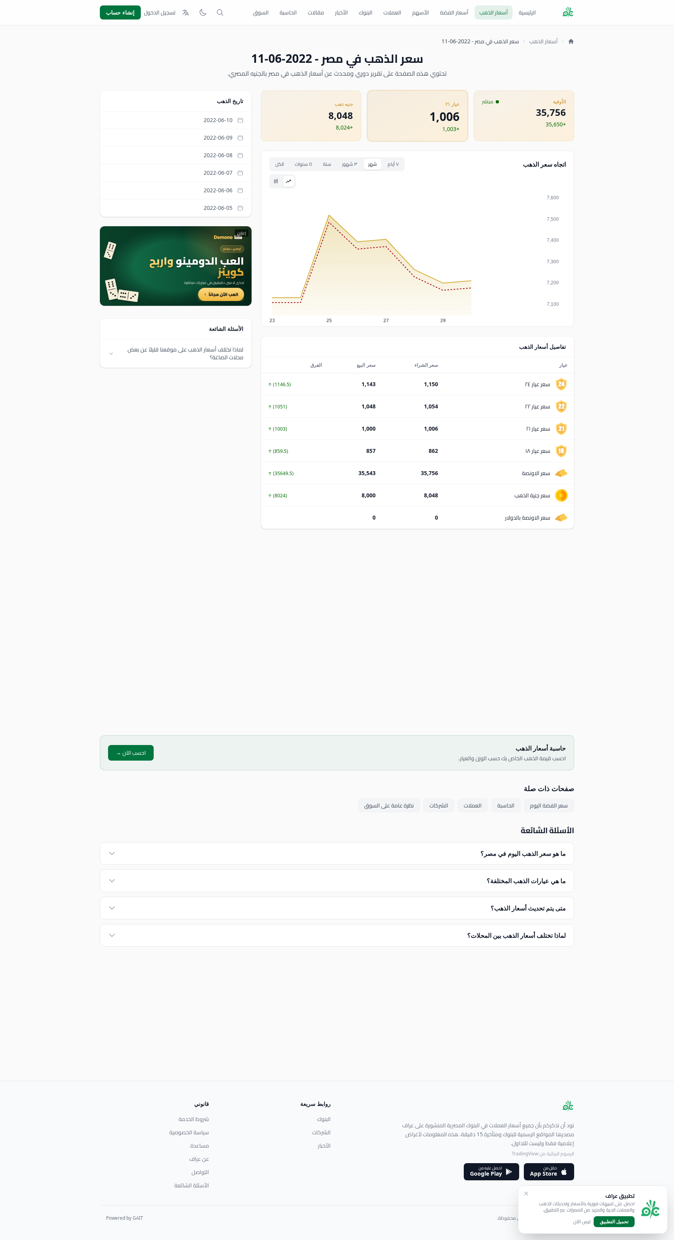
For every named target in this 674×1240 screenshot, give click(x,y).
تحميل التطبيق (614, 1221)
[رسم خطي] (288, 181)
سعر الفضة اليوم (549, 805)
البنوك (365, 12)
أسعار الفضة (454, 12)
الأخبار (341, 12)
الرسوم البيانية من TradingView (543, 1153)
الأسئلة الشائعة (191, 1185)
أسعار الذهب (493, 12)
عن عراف (199, 1159)
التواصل (200, 1172)
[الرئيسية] (571, 41)
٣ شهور (349, 164)
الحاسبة (288, 12)
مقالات (316, 12)
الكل (279, 164)
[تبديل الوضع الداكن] (203, 12)
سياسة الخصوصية (189, 1132)
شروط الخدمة (194, 1119)
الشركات (438, 805)
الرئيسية (527, 12)
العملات (392, 12)
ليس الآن (582, 1222)
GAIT (138, 1217)
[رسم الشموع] (276, 181)
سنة (327, 164)
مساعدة (199, 1146)
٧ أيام (393, 164)
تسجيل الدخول (160, 12)
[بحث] (220, 12)
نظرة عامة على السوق (389, 805)
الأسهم (420, 12)
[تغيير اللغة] (186, 12)
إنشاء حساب (120, 12)
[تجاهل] (526, 1193)
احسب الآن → (131, 753)
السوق (261, 12)
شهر (372, 164)
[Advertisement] (417, 632)
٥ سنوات (303, 164)
